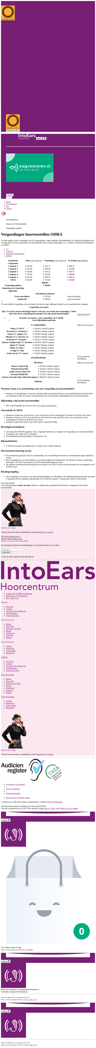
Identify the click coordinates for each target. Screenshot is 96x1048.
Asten (51, 150)
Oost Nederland (12, 152)
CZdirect (9, 251)
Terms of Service (66, 808)
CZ (7, 206)
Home (8, 202)
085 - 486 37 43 (7, 4)
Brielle (35, 148)
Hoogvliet (42, 148)
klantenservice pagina (44, 532)
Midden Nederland (13, 150)
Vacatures (16, 611)
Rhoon (63, 148)
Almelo (35, 152)
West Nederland (12, 148)
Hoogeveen (43, 152)
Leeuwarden (53, 152)
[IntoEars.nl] (18, 138)
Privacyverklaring (13, 789)
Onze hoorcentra (12, 145)
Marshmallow (57, 802)
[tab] (50, 249)
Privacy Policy (50, 808)
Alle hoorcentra (25, 148)
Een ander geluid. (8, 2)
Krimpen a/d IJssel (53, 148)
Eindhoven (38, 150)
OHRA (9, 208)
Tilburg (46, 150)
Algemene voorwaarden (15, 784)
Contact (10, 195)
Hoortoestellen (12, 188)
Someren (9, 635)
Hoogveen (10, 648)
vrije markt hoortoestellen (46, 406)
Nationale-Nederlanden (15, 254)
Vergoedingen (11, 190)
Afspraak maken (13, 130)
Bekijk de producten (85, 325)
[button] (4, 657)
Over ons (9, 143)
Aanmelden (6, 552)
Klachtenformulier (13, 793)
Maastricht (62, 152)
